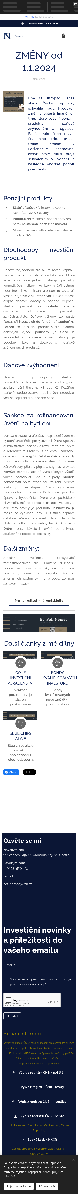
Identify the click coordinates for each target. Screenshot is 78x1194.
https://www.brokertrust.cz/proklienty (39, 1063)
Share (13, 772)
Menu (71, 36)
